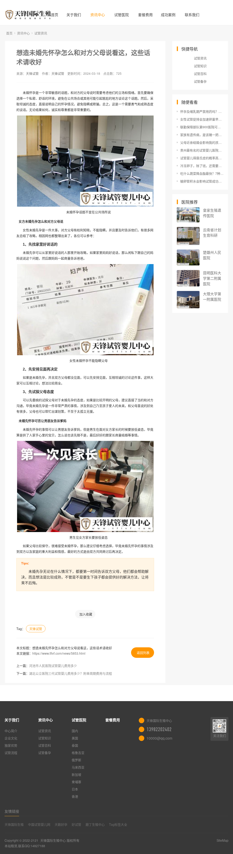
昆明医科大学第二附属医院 (212, 278)
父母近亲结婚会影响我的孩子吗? (201, 142)
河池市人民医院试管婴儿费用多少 (53, 665)
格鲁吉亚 (78, 752)
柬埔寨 (76, 781)
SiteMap (222, 840)
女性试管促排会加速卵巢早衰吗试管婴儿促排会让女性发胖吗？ (201, 119)
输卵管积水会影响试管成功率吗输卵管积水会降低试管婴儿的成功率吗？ (201, 181)
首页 (54, 14)
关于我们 (73, 14)
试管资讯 (40, 33)
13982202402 (159, 729)
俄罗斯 (76, 760)
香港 (75, 796)
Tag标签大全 (118, 824)
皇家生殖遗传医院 (212, 213)
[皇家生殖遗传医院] (188, 214)
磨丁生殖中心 (95, 824)
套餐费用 (145, 14)
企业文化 (11, 738)
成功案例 (168, 14)
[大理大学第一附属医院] (188, 299)
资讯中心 (97, 14)
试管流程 (11, 752)
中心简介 (11, 730)
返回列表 (143, 652)
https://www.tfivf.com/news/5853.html (58, 653)
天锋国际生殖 (14, 824)
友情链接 (12, 811)
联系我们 (192, 14)
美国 (75, 738)
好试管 (76, 824)
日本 (75, 789)
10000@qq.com (159, 738)
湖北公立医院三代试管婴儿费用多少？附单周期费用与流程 (70, 673)
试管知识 (200, 66)
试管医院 (121, 14)
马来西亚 (78, 767)
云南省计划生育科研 (212, 232)
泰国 (75, 745)
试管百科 (200, 73)
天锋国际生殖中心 (53, 840)
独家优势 (11, 745)
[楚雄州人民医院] (188, 257)
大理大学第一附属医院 (212, 296)
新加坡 (76, 774)
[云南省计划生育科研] (188, 236)
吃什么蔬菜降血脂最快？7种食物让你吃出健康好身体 (201, 173)
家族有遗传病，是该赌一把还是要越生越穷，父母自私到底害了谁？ (201, 134)
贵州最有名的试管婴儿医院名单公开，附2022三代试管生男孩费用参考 (201, 150)
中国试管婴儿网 (39, 824)
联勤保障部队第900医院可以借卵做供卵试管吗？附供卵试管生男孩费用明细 (201, 127)
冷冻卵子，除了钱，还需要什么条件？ (201, 165)
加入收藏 (85, 614)
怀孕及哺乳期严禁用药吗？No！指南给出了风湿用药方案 (201, 111)
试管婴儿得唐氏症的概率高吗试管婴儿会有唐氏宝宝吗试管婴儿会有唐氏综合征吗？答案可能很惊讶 (201, 158)
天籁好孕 (61, 824)
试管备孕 (200, 81)
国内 (75, 730)
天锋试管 (32, 73)
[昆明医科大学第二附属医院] (188, 278)
